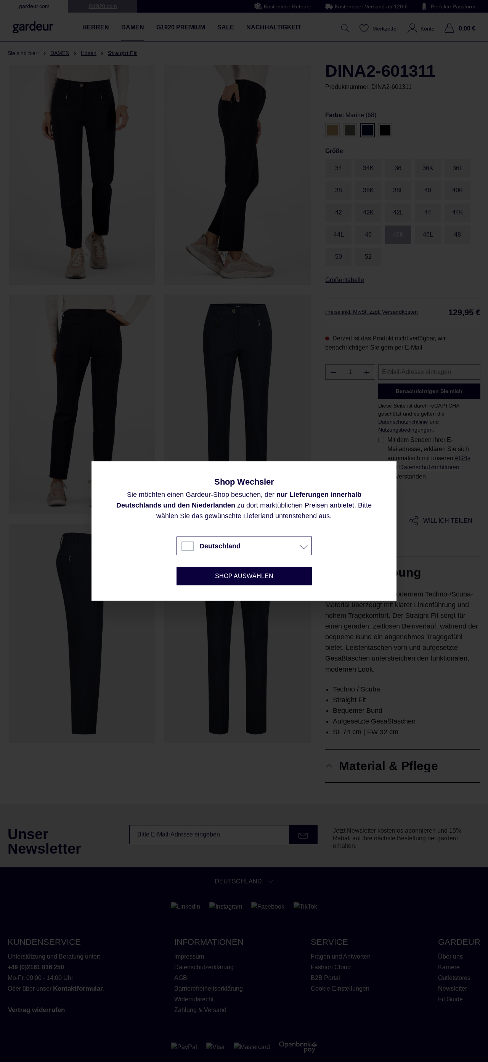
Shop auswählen (244, 576)
